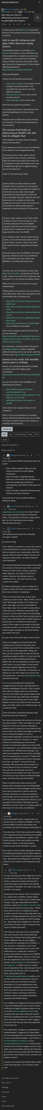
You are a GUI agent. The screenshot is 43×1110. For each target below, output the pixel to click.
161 (5, 24)
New (30, 434)
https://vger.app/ (12, 100)
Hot (4, 434)
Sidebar (6, 429)
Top (10, 434)
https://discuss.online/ (15, 84)
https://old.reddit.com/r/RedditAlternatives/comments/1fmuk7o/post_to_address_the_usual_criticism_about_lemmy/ (21, 339)
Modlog (5, 1087)
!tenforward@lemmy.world (23, 1011)
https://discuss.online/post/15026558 (21, 323)
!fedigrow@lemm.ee (13, 349)
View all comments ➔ (10, 445)
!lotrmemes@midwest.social (15, 1044)
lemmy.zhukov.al (10, 2)
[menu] (39, 2)
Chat (5, 440)
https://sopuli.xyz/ (13, 95)
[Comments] (38, 18)
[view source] (29, 24)
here (7, 683)
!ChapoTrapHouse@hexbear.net (16, 976)
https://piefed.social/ (32, 676)
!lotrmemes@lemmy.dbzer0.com (16, 1041)
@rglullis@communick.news (14, 512)
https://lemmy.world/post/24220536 (17, 70)
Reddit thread (24, 30)
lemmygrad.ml (9, 965)
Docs (4, 1097)
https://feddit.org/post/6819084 (28, 355)
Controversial (20, 434)
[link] (9, 24)
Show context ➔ (8, 450)
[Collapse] (4, 455)
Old (36, 434)
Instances (5, 1092)
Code (4, 1101)
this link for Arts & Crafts (30, 905)
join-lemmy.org (8, 1106)
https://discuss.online (10, 273)
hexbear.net (22, 962)
